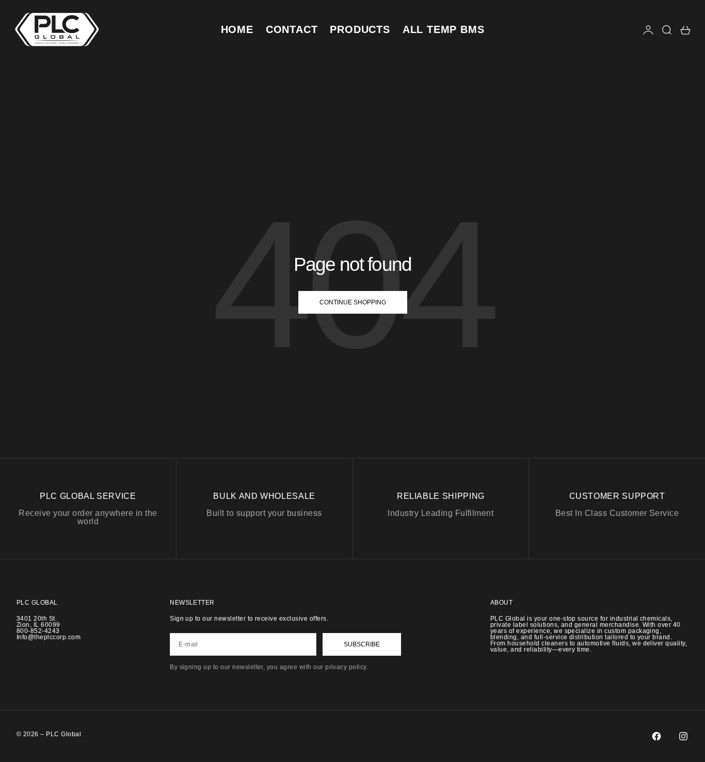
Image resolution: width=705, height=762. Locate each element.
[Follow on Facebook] (656, 736)
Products (360, 29)
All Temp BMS (444, 29)
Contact (292, 29)
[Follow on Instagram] (683, 736)
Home (237, 29)
